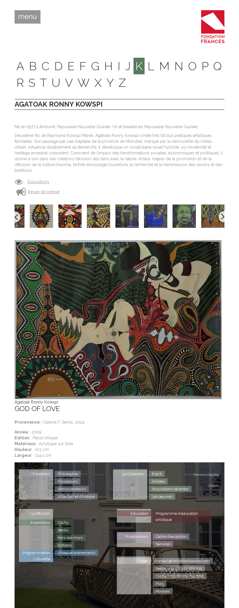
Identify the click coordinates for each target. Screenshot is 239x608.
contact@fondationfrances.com (183, 561)
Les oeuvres (162, 496)
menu (27, 17)
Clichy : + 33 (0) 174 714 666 (180, 576)
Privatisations (136, 536)
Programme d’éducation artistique (177, 516)
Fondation (41, 474)
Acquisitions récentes (170, 489)
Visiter (142, 561)
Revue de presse (43, 191)
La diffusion (40, 513)
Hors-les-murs (70, 537)
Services (163, 544)
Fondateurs (68, 481)
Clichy (63, 522)
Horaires (163, 591)
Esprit (157, 474)
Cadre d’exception (171, 536)
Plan (160, 583)
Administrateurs (72, 489)
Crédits (213, 486)
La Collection (133, 474)
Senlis (63, 530)
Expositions (38, 181)
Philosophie (68, 474)
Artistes (158, 481)
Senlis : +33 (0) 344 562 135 (179, 568)
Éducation (139, 513)
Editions (64, 545)
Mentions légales (206, 475)
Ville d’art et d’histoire (76, 496)
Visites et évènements (76, 553)
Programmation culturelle (36, 556)
